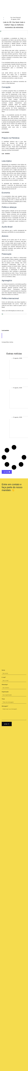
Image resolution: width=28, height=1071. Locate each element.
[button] (7, 472)
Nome (3, 670)
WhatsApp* (5, 684)
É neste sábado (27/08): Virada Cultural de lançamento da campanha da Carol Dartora (14, 155)
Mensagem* (5, 706)
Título (3, 699)
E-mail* (4, 677)
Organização (5, 691)
